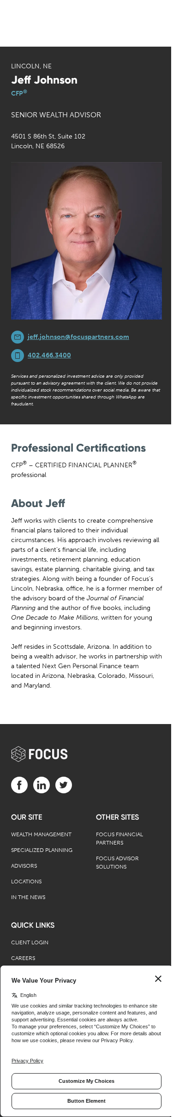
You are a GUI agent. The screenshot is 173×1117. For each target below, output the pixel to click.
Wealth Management (41, 834)
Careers (23, 958)
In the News (28, 897)
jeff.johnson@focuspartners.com (78, 337)
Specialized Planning (41, 850)
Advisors (24, 866)
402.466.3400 (49, 355)
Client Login (29, 942)
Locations (26, 881)
